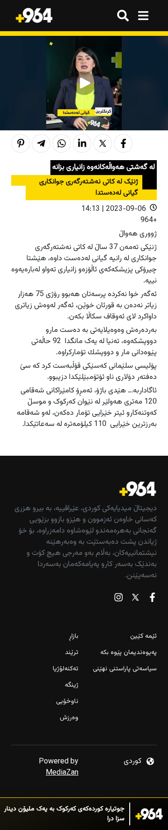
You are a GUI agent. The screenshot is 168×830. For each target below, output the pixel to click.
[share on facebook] (123, 143)
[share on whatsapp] (61, 143)
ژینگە (71, 685)
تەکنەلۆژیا (65, 669)
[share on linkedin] (82, 143)
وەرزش (69, 718)
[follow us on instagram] (118, 599)
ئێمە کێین (143, 636)
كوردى (132, 761)
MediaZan (62, 773)
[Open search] (123, 16)
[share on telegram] (41, 143)
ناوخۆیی (67, 702)
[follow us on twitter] (135, 599)
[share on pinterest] (20, 143)
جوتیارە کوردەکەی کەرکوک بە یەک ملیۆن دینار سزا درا (64, 814)
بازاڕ (73, 636)
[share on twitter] (102, 143)
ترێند (71, 653)
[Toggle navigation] (143, 16)
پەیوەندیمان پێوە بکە (128, 653)
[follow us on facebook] (152, 599)
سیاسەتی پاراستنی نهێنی (125, 669)
